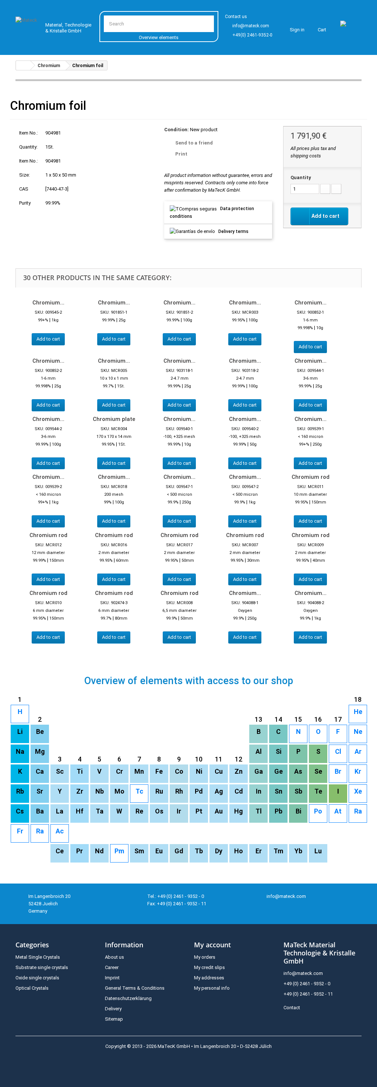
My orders (204, 957)
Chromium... (48, 302)
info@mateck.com (250, 25)
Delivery (113, 1008)
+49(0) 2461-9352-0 (252, 35)
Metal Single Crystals (37, 957)
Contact (291, 1007)
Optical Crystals (32, 988)
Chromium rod (311, 477)
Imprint (112, 977)
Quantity (300, 177)
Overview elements (159, 37)
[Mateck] (27, 26)
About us (114, 957)
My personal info (212, 988)
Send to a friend (194, 143)
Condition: (176, 129)
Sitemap (114, 1019)
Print (181, 154)
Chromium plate (114, 419)
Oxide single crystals (37, 977)
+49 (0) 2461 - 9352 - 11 (308, 994)
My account (212, 944)
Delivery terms (233, 231)
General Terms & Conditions (135, 988)
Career (112, 967)
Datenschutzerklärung (128, 998)
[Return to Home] (23, 65)
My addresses (209, 977)
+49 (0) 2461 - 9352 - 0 (306, 983)
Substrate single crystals (41, 967)
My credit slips (209, 967)
